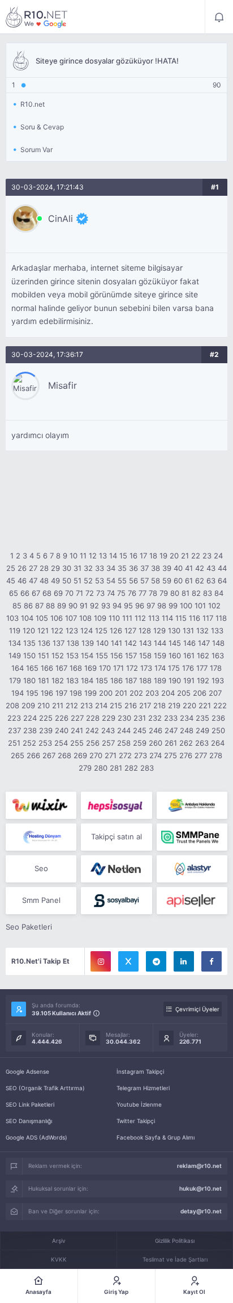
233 (171, 717)
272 (125, 755)
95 (128, 605)
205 (184, 692)
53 (99, 580)
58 (155, 580)
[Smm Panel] (116, 805)
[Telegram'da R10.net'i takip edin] (156, 961)
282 (131, 767)
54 (110, 580)
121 (43, 630)
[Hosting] (41, 837)
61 (189, 580)
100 (186, 605)
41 (189, 568)
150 (29, 655)
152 (57, 655)
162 (203, 655)
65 (13, 593)
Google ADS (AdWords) (36, 1137)
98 (161, 605)
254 (61, 742)
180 (29, 680)
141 (116, 643)
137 (58, 643)
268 (64, 755)
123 (72, 630)
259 (139, 742)
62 (199, 580)
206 (199, 692)
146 (189, 643)
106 (56, 618)
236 (218, 717)
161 (189, 655)
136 (44, 643)
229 (108, 717)
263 (202, 742)
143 (145, 643)
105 (42, 618)
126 (116, 630)
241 (77, 730)
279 (85, 767)
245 (139, 730)
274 (155, 755)
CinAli (60, 218)
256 (93, 742)
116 (194, 618)
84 (218, 593)
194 (17, 692)
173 (146, 667)
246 (155, 730)
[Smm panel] (192, 837)
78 (153, 593)
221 (205, 705)
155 (102, 655)
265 (17, 755)
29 (55, 568)
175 (174, 667)
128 (145, 630)
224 (30, 717)
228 (93, 717)
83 (207, 593)
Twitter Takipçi (135, 1120)
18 (153, 555)
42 (199, 568)
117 (207, 618)
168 (76, 667)
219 (174, 705)
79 (163, 593)
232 (155, 717)
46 (22, 580)
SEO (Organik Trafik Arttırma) (45, 1088)
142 (130, 643)
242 (92, 730)
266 (33, 755)
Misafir (62, 385)
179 (15, 680)
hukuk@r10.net (200, 1188)
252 (29, 742)
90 (72, 605)
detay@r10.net (201, 1211)
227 (77, 717)
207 (215, 692)
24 (218, 555)
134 (14, 643)
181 (43, 680)
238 (30, 730)
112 (140, 618)
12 (93, 555)
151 (43, 655)
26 (22, 568)
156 (116, 655)
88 (50, 605)
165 (32, 667)
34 (110, 568)
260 (155, 742)
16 (133, 555)
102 (214, 605)
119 (14, 630)
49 (55, 580)
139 (87, 643)
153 (72, 655)
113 (153, 618)
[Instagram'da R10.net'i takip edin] (100, 961)
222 (220, 705)
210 (43, 705)
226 (61, 717)
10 (73, 555)
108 (85, 618)
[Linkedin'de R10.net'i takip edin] (184, 961)
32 (88, 568)
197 (61, 692)
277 (201, 755)
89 (61, 605)
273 (140, 755)
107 (71, 618)
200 (106, 692)
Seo (41, 868)
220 (189, 705)
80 (174, 593)
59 (166, 580)
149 (14, 655)
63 (210, 580)
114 (167, 618)
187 (131, 680)
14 (113, 555)
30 (66, 568)
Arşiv (59, 1240)
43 (210, 568)
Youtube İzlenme (139, 1104)
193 (218, 680)
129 (159, 630)
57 (144, 580)
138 (73, 643)
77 (142, 593)
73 (100, 593)
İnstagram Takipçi (140, 1071)
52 (88, 580)
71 (79, 593)
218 (159, 705)
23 (207, 555)
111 (127, 618)
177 (202, 667)
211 (57, 705)
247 (171, 730)
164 (17, 667)
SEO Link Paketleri (30, 1104)
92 (94, 605)
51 (77, 580)
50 (66, 580)
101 (200, 605)
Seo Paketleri (29, 926)
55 (122, 580)
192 (203, 680)
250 (218, 730)
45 (10, 580)
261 (171, 742)
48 (44, 580)
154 (87, 655)
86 (28, 605)
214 (101, 705)
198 (76, 692)
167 (61, 667)
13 (103, 555)
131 (188, 630)
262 (186, 742)
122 (57, 630)
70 (69, 593)
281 (116, 767)
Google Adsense (27, 1071)
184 (87, 680)
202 (136, 692)
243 (108, 730)
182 (57, 680)
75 (121, 593)
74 (111, 593)
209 (28, 705)
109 (100, 618)
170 (105, 667)
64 (222, 580)
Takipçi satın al (116, 836)
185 (102, 680)
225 (46, 717)
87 (39, 605)
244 (124, 730)
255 (77, 742)
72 (89, 593)
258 (124, 742)
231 (139, 717)
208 (12, 705)
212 (72, 705)
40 (178, 568)
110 (114, 618)
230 (124, 717)
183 (72, 680)
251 (14, 742)
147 (204, 643)
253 (45, 742)
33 (99, 568)
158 (145, 655)
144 (160, 643)
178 (216, 667)
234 (186, 717)
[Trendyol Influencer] (41, 805)
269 (80, 755)
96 (139, 605)
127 (130, 630)
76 (132, 593)
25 (10, 568)
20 (174, 555)
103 (12, 618)
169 (90, 667)
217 (145, 705)
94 (117, 605)
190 (175, 680)
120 (29, 630)
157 (131, 655)
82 (196, 593)
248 (186, 730)
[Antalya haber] (192, 805)
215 (116, 705)
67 (36, 593)
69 (58, 593)
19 (163, 555)
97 (150, 605)
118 (221, 618)
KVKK (59, 1259)
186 (116, 680)
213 (86, 705)
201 (121, 692)
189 (160, 680)
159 (160, 655)
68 (46, 593)
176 (188, 667)
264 (218, 742)
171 (118, 667)
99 (173, 605)
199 (90, 692)
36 (133, 568)
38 (155, 568)
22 (195, 555)
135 (29, 643)
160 (175, 655)
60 (178, 580)
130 (174, 630)
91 (84, 605)
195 (32, 692)
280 (100, 767)
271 (110, 755)
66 (24, 593)
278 (215, 755)
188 (145, 680)
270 (95, 755)
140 (102, 643)
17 (143, 555)
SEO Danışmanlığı (29, 1120)
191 (189, 680)
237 (14, 730)
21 (185, 555)
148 (218, 643)
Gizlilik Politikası (175, 1240)
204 (168, 692)
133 (217, 630)
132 (202, 630)
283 (147, 767)
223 (14, 717)
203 (152, 692)
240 (61, 730)
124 (86, 630)
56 (133, 580)
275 (170, 755)
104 (27, 618)
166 (47, 667)
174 (160, 667)
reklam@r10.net (199, 1165)
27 (33, 568)
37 (144, 568)
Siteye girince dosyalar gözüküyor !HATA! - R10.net (37, 17)
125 (101, 630)
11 (83, 555)
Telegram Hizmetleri (143, 1088)
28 (44, 568)
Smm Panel (41, 900)
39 (166, 568)
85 (16, 605)
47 (33, 580)
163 (218, 655)
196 (47, 692)
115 (181, 618)
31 (77, 568)
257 (108, 742)
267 (48, 755)
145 (175, 643)
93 (105, 605)
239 (46, 730)
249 (202, 730)
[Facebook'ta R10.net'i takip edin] (211, 961)
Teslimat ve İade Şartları (175, 1259)
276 (185, 755)
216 (130, 705)
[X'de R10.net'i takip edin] (128, 961)
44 (222, 568)
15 (123, 555)
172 (132, 667)
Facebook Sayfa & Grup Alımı (155, 1137)
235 (202, 717)
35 (122, 568)
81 (185, 593)
